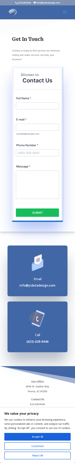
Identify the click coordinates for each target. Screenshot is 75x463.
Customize (37, 446)
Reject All (37, 455)
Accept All (37, 436)
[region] (37, 435)
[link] (12, 12)
